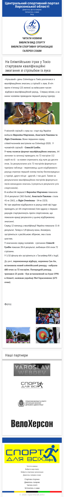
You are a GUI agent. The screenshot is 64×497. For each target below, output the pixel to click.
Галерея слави (32, 50)
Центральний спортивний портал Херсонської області (32, 4)
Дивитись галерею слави (32, 475)
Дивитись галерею (32, 482)
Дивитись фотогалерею (32, 10)
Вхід (32, 14)
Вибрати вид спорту (32, 42)
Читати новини (32, 38)
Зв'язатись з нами (32, 12)
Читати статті (32, 485)
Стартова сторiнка (32, 479)
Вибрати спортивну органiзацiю (32, 46)
